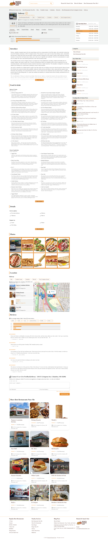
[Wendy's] (59, 410)
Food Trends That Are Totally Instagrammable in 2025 (64, 529)
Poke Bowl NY (82, 92)
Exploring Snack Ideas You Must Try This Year (87, 132)
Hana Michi (82, 86)
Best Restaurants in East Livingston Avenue (72, 10)
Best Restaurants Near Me (91, 3)
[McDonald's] (59, 439)
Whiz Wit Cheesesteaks (36, 523)
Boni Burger (34, 524)
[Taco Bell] (19, 439)
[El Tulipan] (39, 493)
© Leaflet (55, 311)
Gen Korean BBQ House (83, 80)
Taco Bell (51, 291)
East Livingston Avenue (65, 17)
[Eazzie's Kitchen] (19, 466)
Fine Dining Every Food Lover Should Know (86, 120)
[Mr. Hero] (39, 439)
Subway (86, 10)
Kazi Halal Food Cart (82, 69)
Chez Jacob (82, 74)
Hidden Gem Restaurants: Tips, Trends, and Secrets (64, 523)
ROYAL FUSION (13, 524)
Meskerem (34, 532)
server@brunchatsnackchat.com (82, 528)
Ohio (37, 10)
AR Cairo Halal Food (13, 532)
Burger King (82, 63)
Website (45, 32)
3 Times (11, 521)
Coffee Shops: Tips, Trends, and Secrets (85, 102)
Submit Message (64, 394)
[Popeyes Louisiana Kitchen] (19, 410)
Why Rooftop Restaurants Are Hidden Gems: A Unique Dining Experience (87, 126)
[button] (54, 295)
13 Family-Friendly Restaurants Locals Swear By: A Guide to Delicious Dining (88, 114)
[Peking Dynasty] (39, 410)
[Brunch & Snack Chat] (15, 3)
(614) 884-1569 (14, 32)
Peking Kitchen (12, 530)
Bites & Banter (78, 3)
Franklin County (44, 10)
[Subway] (13, 16)
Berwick (58, 10)
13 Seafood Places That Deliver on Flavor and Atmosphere (86, 108)
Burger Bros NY (35, 526)
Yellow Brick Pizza (36, 530)
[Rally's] (19, 493)
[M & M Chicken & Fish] (59, 466)
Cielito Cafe (11, 526)
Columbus (52, 10)
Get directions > (37, 281)
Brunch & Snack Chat (67, 3)
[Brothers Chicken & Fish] (59, 493)
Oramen (10, 523)
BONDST (11, 528)
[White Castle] (39, 466)
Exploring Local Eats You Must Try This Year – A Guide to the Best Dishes (64, 525)
